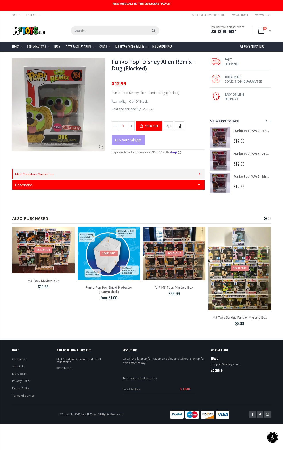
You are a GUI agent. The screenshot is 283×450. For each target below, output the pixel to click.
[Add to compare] (179, 126)
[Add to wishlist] (168, 126)
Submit (185, 389)
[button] (265, 218)
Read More (63, 368)
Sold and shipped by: (126, 109)
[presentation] (265, 121)
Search (154, 30)
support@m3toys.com (225, 364)
